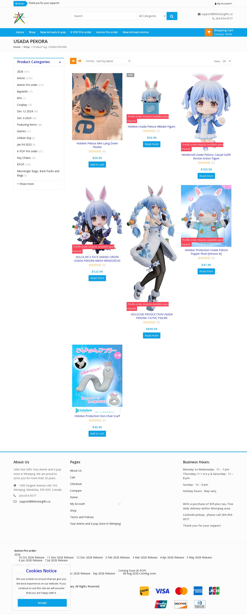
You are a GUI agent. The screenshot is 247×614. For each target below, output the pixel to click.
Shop (32, 32)
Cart (72, 477)
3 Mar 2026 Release (145, 557)
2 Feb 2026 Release (117, 557)
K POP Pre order (81, 32)
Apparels (22, 91)
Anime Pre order (107, 32)
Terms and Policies (82, 517)
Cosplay (22, 105)
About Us (76, 470)
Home (20, 32)
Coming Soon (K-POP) (132, 570)
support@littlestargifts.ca (34, 501)
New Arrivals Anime (136, 32)
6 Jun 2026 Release (30, 560)
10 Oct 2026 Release (32, 557)
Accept (42, 603)
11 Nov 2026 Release (60, 557)
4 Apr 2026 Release (172, 557)
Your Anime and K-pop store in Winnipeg (95, 523)
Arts (19, 98)
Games (21, 131)
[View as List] (79, 61)
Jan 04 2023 (24, 144)
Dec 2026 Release (79, 573)
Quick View (99, 143)
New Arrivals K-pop (53, 32)
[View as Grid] (73, 61)
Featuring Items (27, 124)
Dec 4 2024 (24, 118)
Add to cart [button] (97, 164)
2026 (20, 71)
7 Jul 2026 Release (56, 560)
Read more (152, 144)
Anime (21, 78)
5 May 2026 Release (199, 557)
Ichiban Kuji (24, 138)
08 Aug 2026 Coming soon (139, 573)
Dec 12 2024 (25, 111)
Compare (76, 490)
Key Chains (24, 158)
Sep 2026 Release (104, 573)
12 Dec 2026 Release (89, 557)
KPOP (20, 164)
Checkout (76, 484)
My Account (77, 504)
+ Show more (25, 184)
